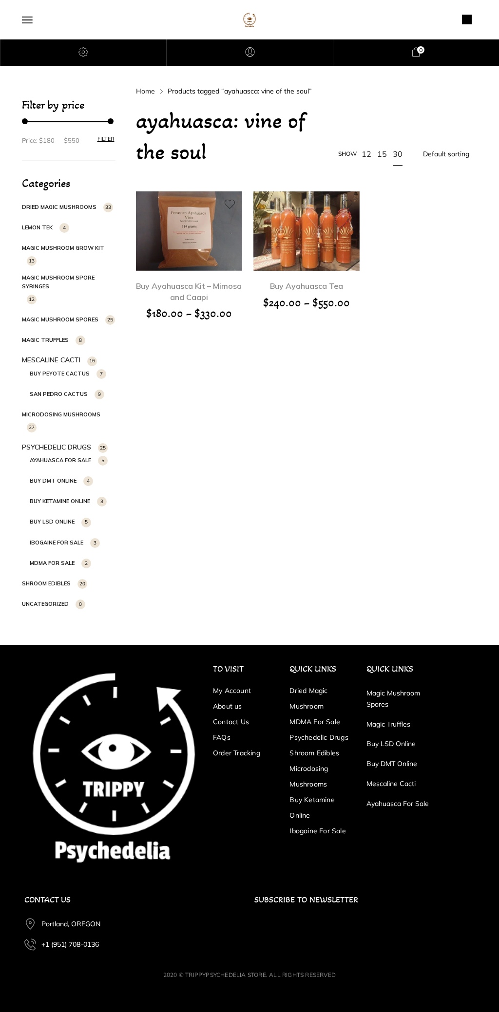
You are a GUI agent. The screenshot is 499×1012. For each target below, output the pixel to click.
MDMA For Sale (52, 563)
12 (366, 154)
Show (347, 153)
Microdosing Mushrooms (61, 414)
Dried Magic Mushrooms (59, 207)
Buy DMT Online (53, 480)
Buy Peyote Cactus (60, 373)
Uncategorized (45, 603)
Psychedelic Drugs (56, 447)
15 (382, 154)
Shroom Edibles (46, 583)
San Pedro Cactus (59, 394)
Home (145, 91)
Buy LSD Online (52, 521)
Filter (106, 138)
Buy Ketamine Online (60, 501)
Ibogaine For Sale (56, 542)
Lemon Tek (37, 227)
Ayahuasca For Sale (60, 460)
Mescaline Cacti (51, 360)
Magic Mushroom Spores (60, 319)
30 (398, 154)
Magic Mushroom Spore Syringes (58, 282)
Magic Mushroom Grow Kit (63, 247)
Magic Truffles (45, 340)
